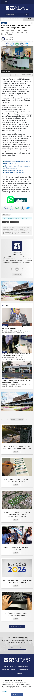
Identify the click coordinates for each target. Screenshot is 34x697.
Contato (19, 673)
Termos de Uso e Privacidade (21, 670)
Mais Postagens (17, 626)
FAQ (13, 673)
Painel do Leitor (23, 666)
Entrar (5, 1)
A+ (17, 74)
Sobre (13, 666)
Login (6, 222)
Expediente (6, 670)
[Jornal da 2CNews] (17, 8)
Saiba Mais (17, 274)
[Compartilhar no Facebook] (7, 44)
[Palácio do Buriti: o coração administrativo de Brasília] (17, 291)
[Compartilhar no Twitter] (12, 44)
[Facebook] (17, 269)
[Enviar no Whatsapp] (17, 44)
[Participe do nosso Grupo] (17, 200)
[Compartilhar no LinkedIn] (27, 44)
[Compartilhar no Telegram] (22, 44)
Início (6, 666)
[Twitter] (22, 269)
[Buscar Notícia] (27, 14)
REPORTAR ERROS (26, 74)
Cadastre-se (15, 222)
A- (12, 74)
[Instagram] (11, 269)
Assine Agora (16, 647)
